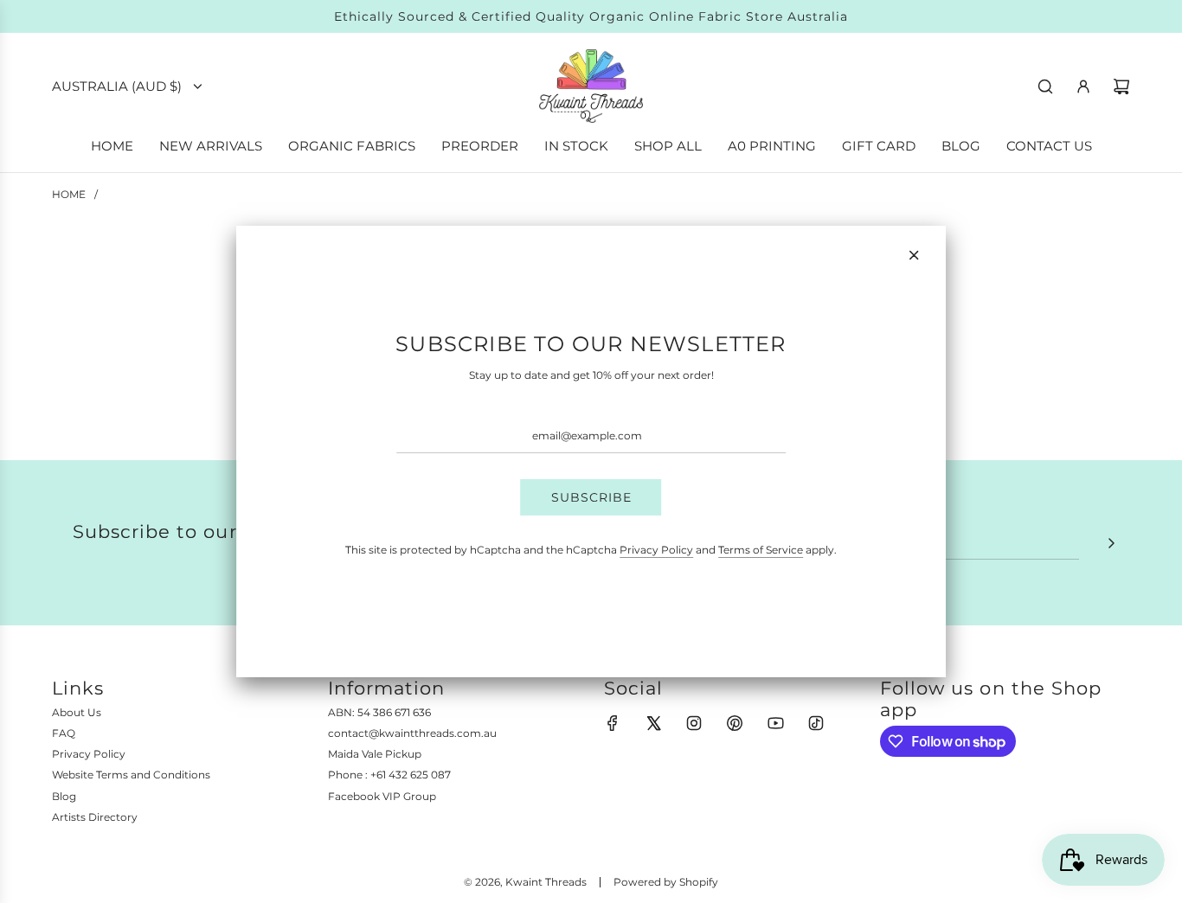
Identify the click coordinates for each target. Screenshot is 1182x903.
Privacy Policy (656, 549)
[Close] (914, 255)
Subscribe (591, 497)
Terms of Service (760, 549)
